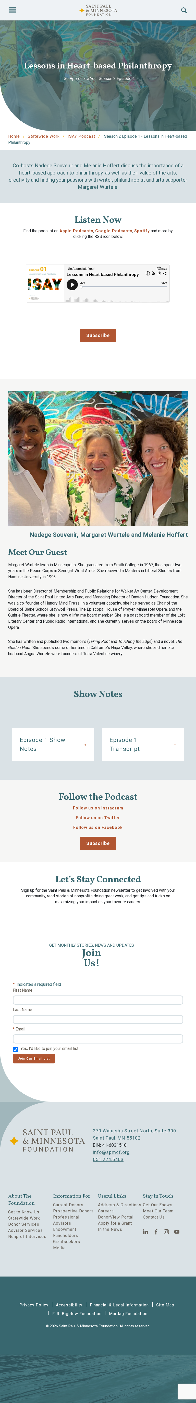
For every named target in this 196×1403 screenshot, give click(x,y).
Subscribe (98, 335)
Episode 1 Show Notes (42, 744)
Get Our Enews (158, 1204)
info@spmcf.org (111, 1152)
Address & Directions (119, 1204)
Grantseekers (66, 1241)
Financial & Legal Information (119, 1305)
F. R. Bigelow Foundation (77, 1313)
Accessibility (69, 1305)
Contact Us (154, 1217)
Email (20, 1029)
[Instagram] (166, 1232)
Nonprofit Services (27, 1236)
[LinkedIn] (145, 1232)
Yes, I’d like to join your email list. (49, 1048)
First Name (22, 990)
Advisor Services (25, 1230)
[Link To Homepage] (98, 10)
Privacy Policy (33, 1305)
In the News (110, 1229)
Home (14, 136)
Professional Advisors (66, 1220)
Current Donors (68, 1204)
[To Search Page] (184, 10)
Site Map (165, 1305)
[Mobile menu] (12, 10)
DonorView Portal (115, 1217)
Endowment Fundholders (65, 1232)
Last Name (22, 1009)
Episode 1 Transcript (124, 744)
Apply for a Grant (115, 1223)
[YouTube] (177, 1232)
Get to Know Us (23, 1212)
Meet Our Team (158, 1211)
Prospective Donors (73, 1211)
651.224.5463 (108, 1159)
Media (59, 1247)
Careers (106, 1211)
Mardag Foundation (128, 1313)
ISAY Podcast (81, 136)
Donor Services (23, 1224)
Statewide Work (44, 136)
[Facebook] (156, 1232)
